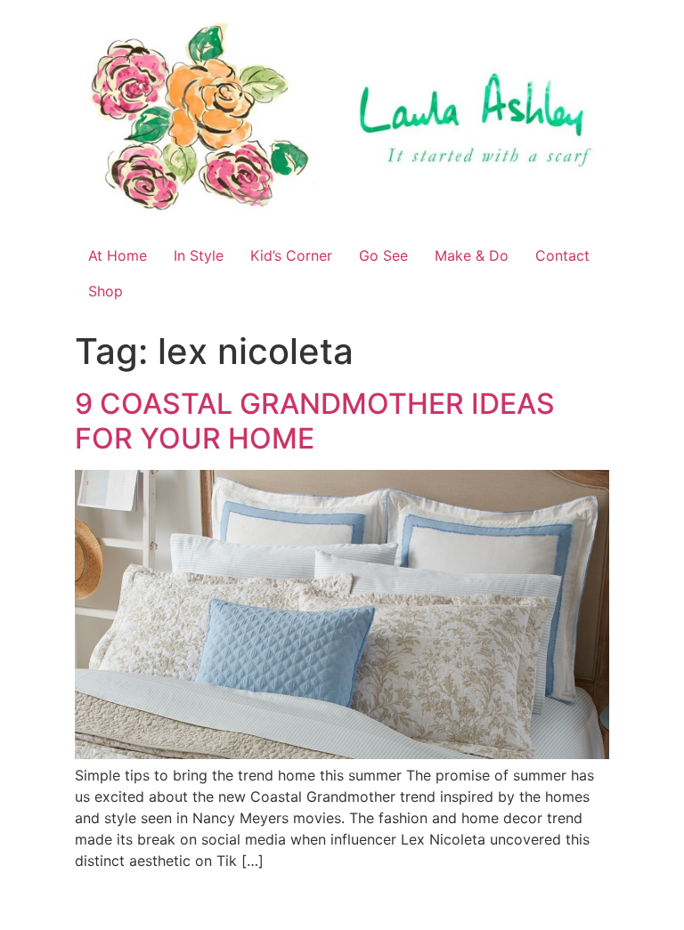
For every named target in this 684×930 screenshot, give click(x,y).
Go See (383, 255)
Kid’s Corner (291, 255)
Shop (105, 291)
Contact (562, 255)
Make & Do (472, 255)
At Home (117, 255)
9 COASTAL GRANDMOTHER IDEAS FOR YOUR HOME (315, 420)
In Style (199, 255)
